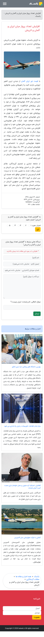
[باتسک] (36, 4)
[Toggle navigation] (4, 3)
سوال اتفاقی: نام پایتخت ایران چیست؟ (26, 301)
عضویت (37, 617)
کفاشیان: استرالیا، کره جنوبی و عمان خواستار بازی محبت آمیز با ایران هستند (22, 486)
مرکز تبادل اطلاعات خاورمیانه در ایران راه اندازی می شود (22, 426)
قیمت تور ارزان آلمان (29, 81)
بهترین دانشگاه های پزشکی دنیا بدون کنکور (26, 367)
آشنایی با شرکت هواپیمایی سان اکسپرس (27, 537)
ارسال (37, 313)
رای (38, 229)
